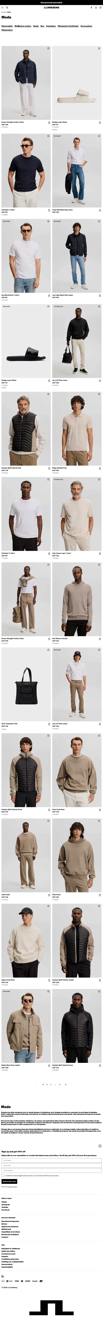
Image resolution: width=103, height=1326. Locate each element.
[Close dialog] (97, 634)
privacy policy (66, 689)
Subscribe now (65, 682)
